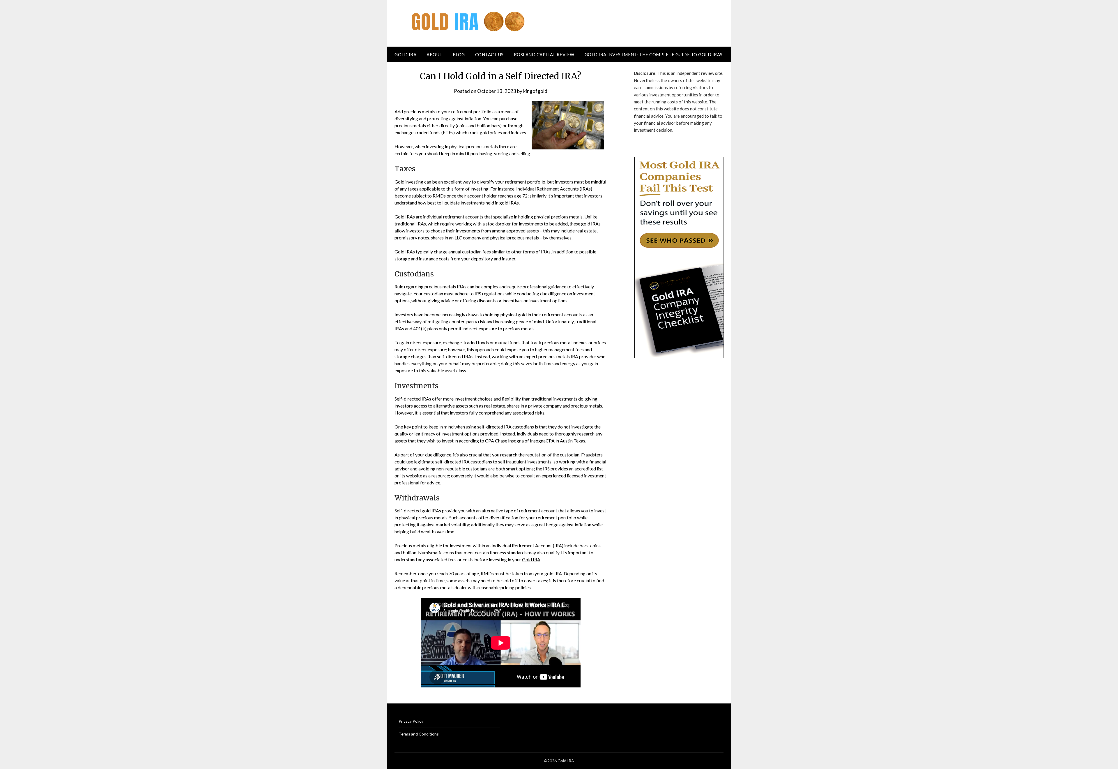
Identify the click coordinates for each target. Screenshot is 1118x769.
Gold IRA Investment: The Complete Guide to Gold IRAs (654, 54)
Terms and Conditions (419, 733)
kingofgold (535, 91)
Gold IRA (405, 54)
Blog (459, 54)
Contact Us (489, 54)
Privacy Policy (411, 721)
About (435, 54)
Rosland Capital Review (544, 54)
